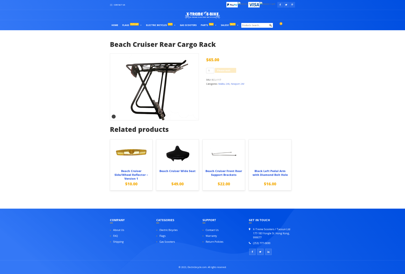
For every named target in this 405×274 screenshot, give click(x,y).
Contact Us (119, 5)
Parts (207, 25)
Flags (130, 25)
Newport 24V (237, 83)
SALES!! (228, 25)
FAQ (115, 236)
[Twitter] (260, 252)
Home (115, 25)
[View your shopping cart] (278, 25)
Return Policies (214, 241)
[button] (141, 25)
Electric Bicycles (159, 25)
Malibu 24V (224, 83)
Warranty (211, 236)
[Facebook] (252, 252)
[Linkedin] (268, 252)
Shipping (118, 241)
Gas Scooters (188, 25)
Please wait (223, 70)
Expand (114, 117)
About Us (118, 230)
